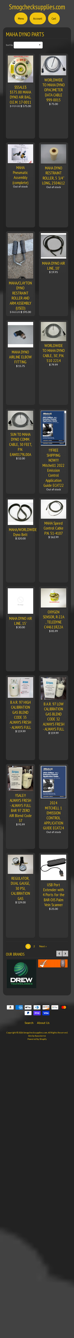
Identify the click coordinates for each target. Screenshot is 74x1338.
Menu (21, 18)
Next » (43, 946)
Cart (54, 18)
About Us (43, 1022)
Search (29, 1022)
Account (37, 18)
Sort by (9, 45)
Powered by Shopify (37, 1039)
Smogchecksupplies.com (37, 6)
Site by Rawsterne (37, 1036)
